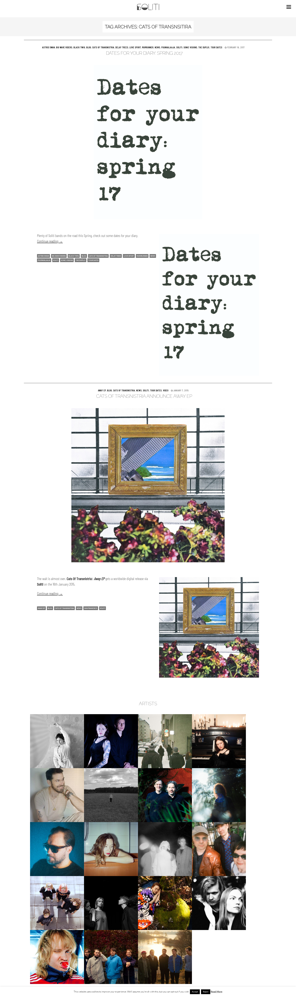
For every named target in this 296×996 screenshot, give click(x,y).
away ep (102, 390)
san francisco (90, 608)
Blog (88, 47)
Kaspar (165, 795)
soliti (55, 260)
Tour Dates (216, 47)
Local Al (57, 849)
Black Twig (79, 47)
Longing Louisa (111, 849)
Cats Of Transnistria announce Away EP (144, 396)
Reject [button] (205, 991)
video (166, 390)
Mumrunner (148, 47)
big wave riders (59, 256)
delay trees (116, 256)
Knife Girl (219, 795)
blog (84, 256)
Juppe (111, 795)
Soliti (179, 47)
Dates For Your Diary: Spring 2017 (144, 53)
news (152, 256)
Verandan (165, 957)
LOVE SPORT (135, 47)
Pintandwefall (57, 903)
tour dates (93, 260)
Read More (216, 991)
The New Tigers (111, 957)
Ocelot (165, 849)
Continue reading (50, 241)
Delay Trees (121, 47)
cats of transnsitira (98, 256)
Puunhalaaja (168, 47)
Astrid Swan (48, 47)
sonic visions (67, 260)
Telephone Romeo (57, 957)
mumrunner (142, 256)
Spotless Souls (111, 903)
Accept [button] (195, 991)
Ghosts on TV (165, 741)
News (157, 47)
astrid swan (43, 256)
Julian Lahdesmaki (57, 795)
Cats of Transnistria (103, 47)
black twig (73, 256)
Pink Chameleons (219, 849)
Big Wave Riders (64, 47)
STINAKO (165, 903)
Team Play (219, 903)
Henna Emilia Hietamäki (219, 741)
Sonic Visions (190, 47)
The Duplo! (204, 47)
